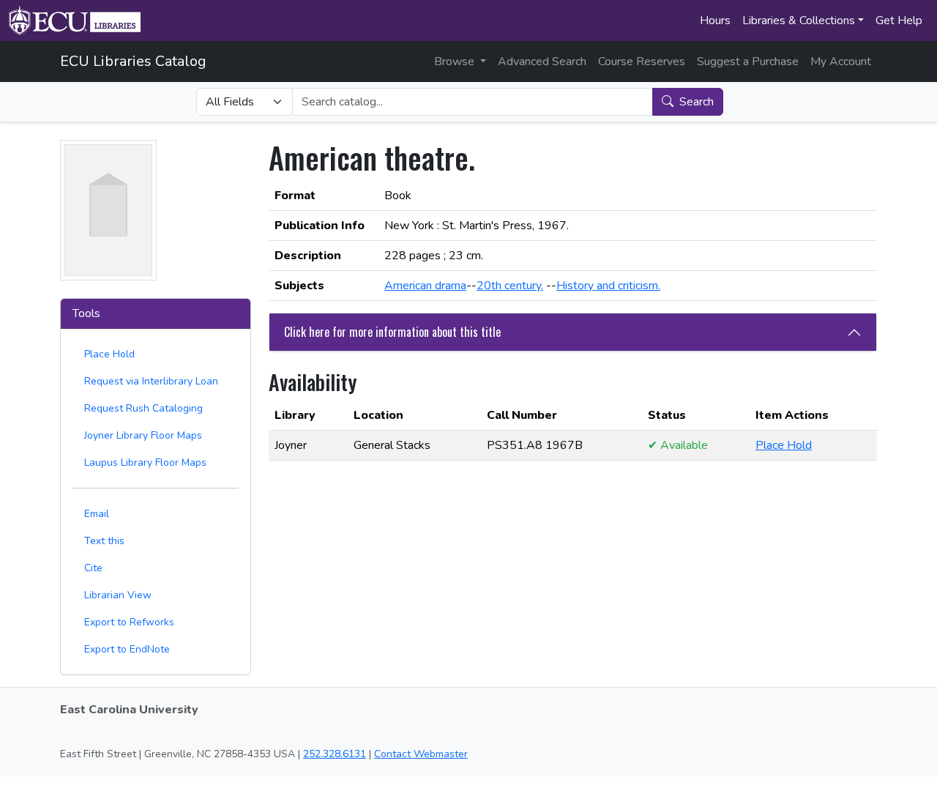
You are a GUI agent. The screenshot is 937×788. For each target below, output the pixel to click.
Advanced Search (542, 61)
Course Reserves (641, 61)
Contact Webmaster (421, 754)
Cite (93, 568)
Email (96, 514)
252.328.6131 (334, 754)
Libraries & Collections (798, 20)
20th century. (510, 286)
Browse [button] (455, 61)
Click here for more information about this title (392, 332)
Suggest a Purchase (748, 61)
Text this (104, 541)
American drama (425, 286)
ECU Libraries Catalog (133, 61)
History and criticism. (608, 286)
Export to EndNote (127, 649)
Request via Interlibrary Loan (151, 381)
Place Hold (109, 354)
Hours (715, 20)
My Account (840, 61)
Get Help (899, 20)
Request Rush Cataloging (143, 408)
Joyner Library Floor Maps (143, 435)
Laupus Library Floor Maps (145, 462)
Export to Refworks (129, 622)
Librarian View (118, 595)
